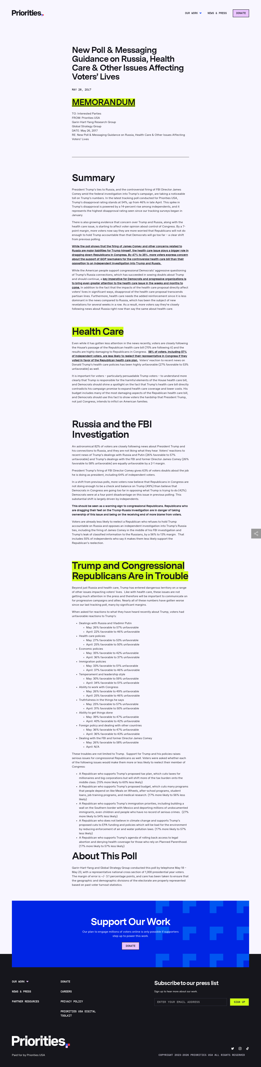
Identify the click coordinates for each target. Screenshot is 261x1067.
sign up (239, 1002)
